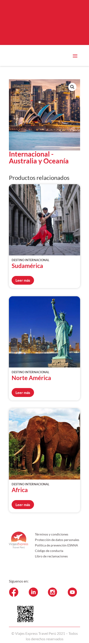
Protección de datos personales (57, 540)
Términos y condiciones (51, 534)
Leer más (23, 280)
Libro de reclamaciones (51, 556)
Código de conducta (49, 551)
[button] (72, 87)
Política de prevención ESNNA (56, 545)
